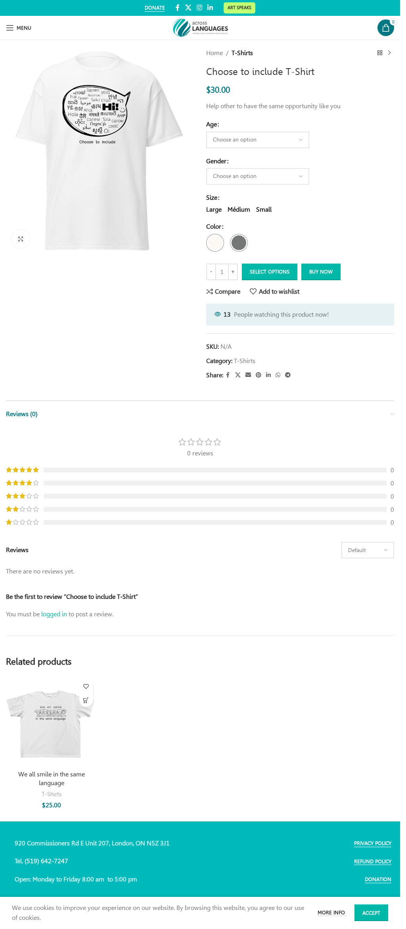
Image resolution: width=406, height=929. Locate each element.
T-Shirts (242, 53)
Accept (371, 913)
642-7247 (54, 861)
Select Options (269, 272)
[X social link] (188, 8)
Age (211, 124)
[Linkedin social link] (210, 8)
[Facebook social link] (177, 8)
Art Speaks (239, 7)
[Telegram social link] (288, 375)
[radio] (214, 210)
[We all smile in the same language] (51, 721)
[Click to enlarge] (21, 239)
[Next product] (389, 53)
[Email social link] (248, 375)
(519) (33, 861)
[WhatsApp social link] (278, 375)
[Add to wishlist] (86, 686)
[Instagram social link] (199, 8)
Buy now (321, 272)
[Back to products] (380, 53)
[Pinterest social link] (258, 375)
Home (214, 53)
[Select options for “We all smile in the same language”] (86, 700)
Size (211, 197)
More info (332, 913)
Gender (216, 161)
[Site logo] (200, 27)
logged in (54, 614)
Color (213, 226)
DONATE (155, 8)
